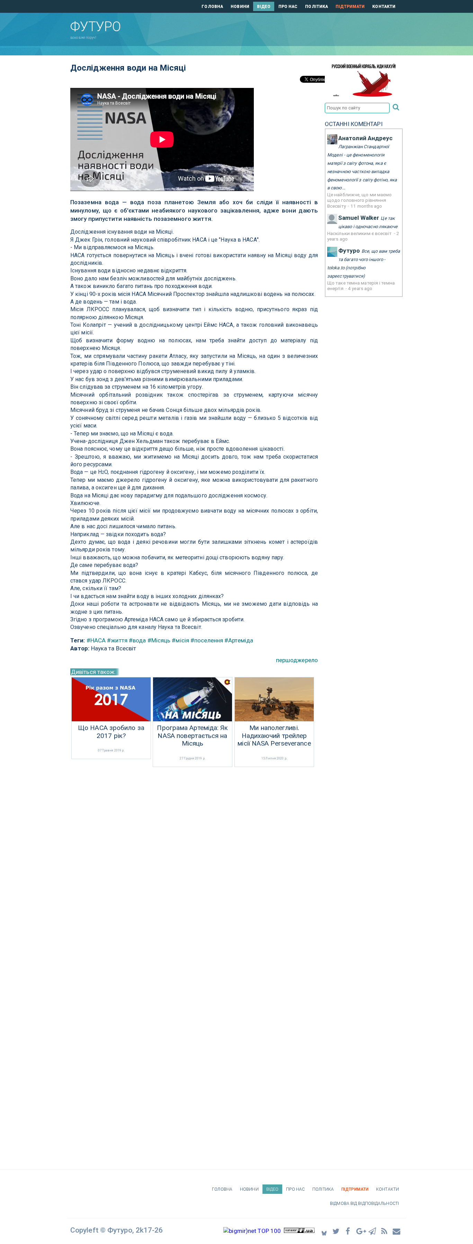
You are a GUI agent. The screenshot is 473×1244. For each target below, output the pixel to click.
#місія (180, 640)
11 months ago (366, 206)
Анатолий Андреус (365, 138)
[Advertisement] (274, 28)
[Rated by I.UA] (299, 1230)
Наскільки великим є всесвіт (360, 233)
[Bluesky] (324, 1231)
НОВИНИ (240, 6)
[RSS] (385, 1231)
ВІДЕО (264, 6)
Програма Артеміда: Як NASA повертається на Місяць (192, 736)
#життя (117, 640)
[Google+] (360, 1231)
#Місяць (159, 640)
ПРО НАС (288, 6)
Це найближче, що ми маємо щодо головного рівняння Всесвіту (359, 200)
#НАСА (96, 640)
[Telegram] (372, 1231)
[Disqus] (194, 860)
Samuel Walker (358, 217)
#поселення (206, 640)
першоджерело (297, 660)
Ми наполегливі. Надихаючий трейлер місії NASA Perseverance (274, 736)
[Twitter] (336, 1231)
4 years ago (360, 288)
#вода (137, 640)
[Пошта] (397, 1231)
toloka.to (336, 267)
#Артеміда (238, 640)
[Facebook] (348, 1231)
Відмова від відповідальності (364, 1203)
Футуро (349, 250)
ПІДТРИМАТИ (350, 6)
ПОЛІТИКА (316, 6)
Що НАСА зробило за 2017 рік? (111, 732)
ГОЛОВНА (212, 6)
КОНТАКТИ (383, 6)
